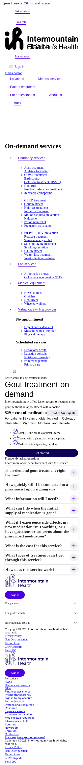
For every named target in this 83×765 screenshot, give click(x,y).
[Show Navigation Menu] (35, 22)
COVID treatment (35, 175)
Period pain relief (35, 222)
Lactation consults (35, 353)
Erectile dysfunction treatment (43, 189)
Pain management (35, 361)
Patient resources (22, 87)
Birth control (32, 178)
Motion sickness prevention (41, 215)
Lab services (27, 264)
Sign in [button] (20, 66)
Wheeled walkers (35, 303)
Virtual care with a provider (37, 309)
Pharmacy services (31, 158)
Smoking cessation (36, 247)
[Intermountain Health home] (41, 38)
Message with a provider (39, 330)
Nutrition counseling (37, 357)
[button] (41, 473)
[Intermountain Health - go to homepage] (26, 586)
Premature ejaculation (38, 225)
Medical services (50, 79)
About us (55, 95)
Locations (17, 79)
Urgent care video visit (38, 327)
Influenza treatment (36, 211)
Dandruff (30, 185)
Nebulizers (31, 300)
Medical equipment (31, 283)
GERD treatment (35, 200)
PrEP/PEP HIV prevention (41, 233)
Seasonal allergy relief (38, 240)
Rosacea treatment (35, 236)
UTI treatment (33, 251)
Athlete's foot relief (36, 171)
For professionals (22, 95)
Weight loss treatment (37, 254)
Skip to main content (38, 3)
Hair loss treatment (36, 207)
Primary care (32, 364)
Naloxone (30, 218)
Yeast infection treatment (39, 258)
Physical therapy (34, 334)
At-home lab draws (36, 273)
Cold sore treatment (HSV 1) (42, 182)
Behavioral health (35, 350)
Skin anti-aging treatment (40, 243)
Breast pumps (33, 292)
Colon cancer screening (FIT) (43, 277)
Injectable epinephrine (38, 193)
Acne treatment (34, 167)
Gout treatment (33, 204)
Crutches (29, 296)
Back (17, 103)
